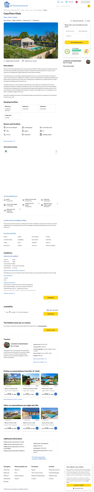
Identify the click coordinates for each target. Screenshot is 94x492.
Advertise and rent (54, 470)
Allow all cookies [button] (79, 485)
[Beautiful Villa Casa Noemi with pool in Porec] (12, 413)
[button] (78, 488)
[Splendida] (49, 379)
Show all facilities (8, 141)
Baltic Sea (6, 473)
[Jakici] (30, 379)
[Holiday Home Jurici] (30, 413)
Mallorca (6, 475)
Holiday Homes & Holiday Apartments (12, 10)
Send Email (51, 297)
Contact (33, 478)
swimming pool (44, 443)
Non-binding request (77, 42)
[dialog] (79, 477)
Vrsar (30, 225)
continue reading (8, 293)
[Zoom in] (56, 151)
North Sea (6, 470)
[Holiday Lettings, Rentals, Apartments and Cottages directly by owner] (16, 6)
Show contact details (68, 66)
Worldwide (7, 478)
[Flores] (12, 379)
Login (62, 2)
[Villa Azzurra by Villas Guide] (49, 413)
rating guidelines (42, 326)
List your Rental (85, 2)
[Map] (31, 171)
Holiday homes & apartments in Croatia (14, 442)
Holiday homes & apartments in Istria (13, 444)
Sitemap (6, 481)
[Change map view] (5, 151)
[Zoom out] (56, 153)
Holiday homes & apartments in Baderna (14, 450)
